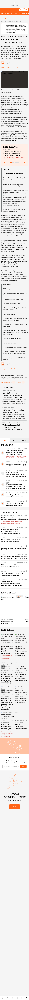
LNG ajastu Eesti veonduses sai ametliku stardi (13, 411)
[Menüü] (2, 998)
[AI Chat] (22, 998)
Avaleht (3, 13)
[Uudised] (7, 998)
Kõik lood (9, 13)
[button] (10, 766)
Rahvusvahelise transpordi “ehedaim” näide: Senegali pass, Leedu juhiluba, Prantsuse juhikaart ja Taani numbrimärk (7, 704)
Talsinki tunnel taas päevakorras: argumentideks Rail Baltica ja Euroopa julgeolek (16, 474)
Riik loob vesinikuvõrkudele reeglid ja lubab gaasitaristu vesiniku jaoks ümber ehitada (10, 531)
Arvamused (17, 13)
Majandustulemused (12, 448)
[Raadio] (12, 998)
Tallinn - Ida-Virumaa (7, 619)
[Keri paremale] (24, 162)
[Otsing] (17, 998)
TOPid (23, 13)
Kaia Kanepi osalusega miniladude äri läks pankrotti (21, 700)
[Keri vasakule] (4, 162)
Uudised (4, 407)
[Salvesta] (27, 448)
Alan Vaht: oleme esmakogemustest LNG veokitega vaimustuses (12, 395)
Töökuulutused (10, 422)
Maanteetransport (6, 382)
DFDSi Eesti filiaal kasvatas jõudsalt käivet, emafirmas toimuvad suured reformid (12, 153)
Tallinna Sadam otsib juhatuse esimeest (11, 426)
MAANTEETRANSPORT (7, 21)
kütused (19, 382)
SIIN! (15, 211)
